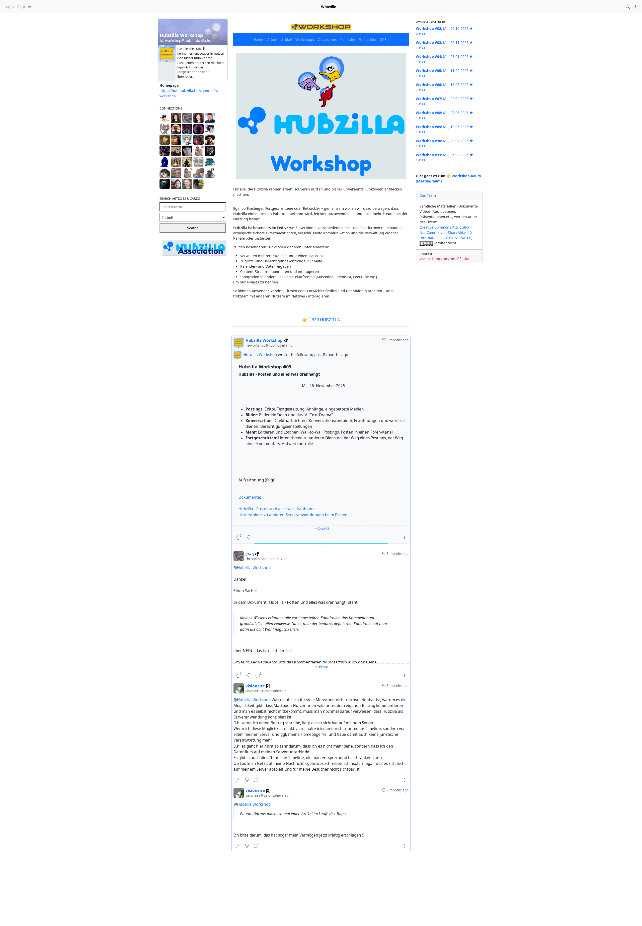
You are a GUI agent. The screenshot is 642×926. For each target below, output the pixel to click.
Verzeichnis (327, 39)
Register (24, 6)
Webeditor (368, 39)
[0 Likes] (237, 780)
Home (258, 39)
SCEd (384, 39)
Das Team (428, 195)
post (318, 354)
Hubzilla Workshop (260, 354)
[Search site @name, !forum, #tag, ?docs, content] (628, 7)
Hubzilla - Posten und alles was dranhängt (276, 508)
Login (9, 6)
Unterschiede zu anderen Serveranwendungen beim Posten (293, 515)
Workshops (304, 39)
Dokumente (249, 497)
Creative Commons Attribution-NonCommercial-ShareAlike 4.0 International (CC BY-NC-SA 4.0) (446, 232)
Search (193, 228)
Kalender (348, 39)
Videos (272, 39)
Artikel (286, 39)
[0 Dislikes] (249, 537)
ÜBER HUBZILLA (324, 320)
